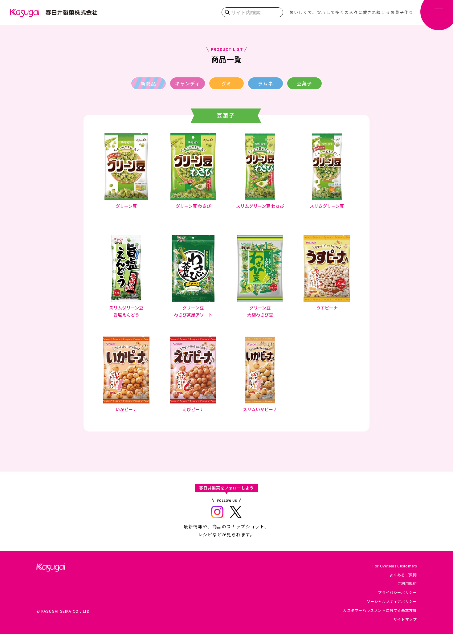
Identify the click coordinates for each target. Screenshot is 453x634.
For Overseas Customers (395, 565)
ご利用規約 (407, 583)
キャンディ (187, 83)
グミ (227, 83)
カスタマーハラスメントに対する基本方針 (380, 610)
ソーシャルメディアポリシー (392, 601)
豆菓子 (304, 83)
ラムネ (265, 83)
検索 (227, 12)
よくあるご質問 (403, 574)
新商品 (148, 83)
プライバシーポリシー (397, 592)
